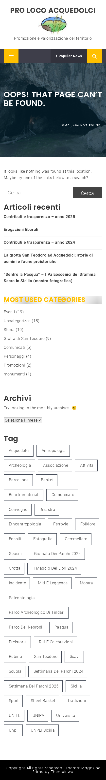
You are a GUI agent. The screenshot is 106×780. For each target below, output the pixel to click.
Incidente (17, 583)
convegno (18, 509)
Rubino (15, 656)
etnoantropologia (25, 524)
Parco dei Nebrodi (25, 627)
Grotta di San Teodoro (24, 338)
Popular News (70, 56)
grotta (15, 568)
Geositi (15, 553)
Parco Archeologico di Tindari (37, 612)
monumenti (14, 374)
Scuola (15, 671)
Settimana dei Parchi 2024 (58, 671)
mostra (86, 583)
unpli (14, 730)
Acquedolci (19, 450)
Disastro (47, 509)
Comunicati (14, 347)
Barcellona (19, 480)
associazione (55, 465)
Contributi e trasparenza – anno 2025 (39, 216)
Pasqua (61, 627)
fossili (15, 539)
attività (87, 465)
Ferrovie (60, 524)
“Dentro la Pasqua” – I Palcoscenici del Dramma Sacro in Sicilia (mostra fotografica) (50, 277)
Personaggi (14, 356)
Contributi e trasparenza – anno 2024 (39, 242)
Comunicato (63, 494)
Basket (47, 480)
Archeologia (20, 465)
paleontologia (22, 597)
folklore (87, 524)
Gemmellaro (76, 539)
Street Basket (43, 700)
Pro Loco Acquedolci (53, 10)
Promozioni (14, 365)
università (65, 715)
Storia (9, 329)
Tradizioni (76, 700)
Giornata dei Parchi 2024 (57, 553)
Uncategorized (17, 320)
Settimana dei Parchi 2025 (34, 686)
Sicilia (76, 686)
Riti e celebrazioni (56, 642)
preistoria (18, 642)
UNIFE (14, 715)
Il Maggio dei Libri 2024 (55, 568)
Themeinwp (62, 771)
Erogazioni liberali (21, 229)
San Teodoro (46, 656)
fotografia (43, 539)
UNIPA (38, 715)
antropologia (54, 450)
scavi (75, 656)
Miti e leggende (53, 583)
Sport (14, 700)
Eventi (9, 312)
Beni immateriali (24, 494)
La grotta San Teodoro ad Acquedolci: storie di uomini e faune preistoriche (48, 258)
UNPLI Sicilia (43, 730)
